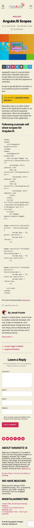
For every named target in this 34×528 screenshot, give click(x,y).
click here (26, 300)
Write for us (26, 469)
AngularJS (17, 16)
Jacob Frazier (11, 26)
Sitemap (5, 475)
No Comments (18, 29)
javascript (14, 305)
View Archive (7, 337)
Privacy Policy (7, 473)
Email (4, 399)
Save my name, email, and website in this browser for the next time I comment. (17, 418)
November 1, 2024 (26, 26)
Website (4, 408)
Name (4, 390)
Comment (6, 371)
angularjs (8, 305)
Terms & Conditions (21, 473)
